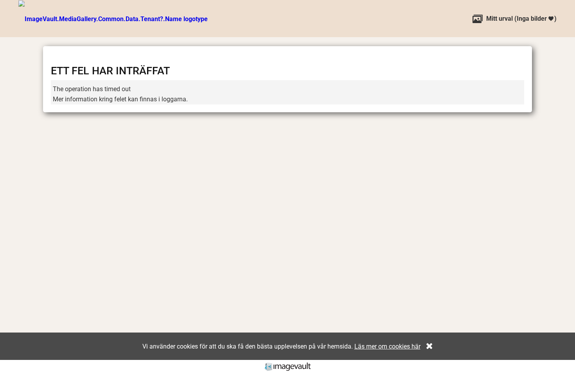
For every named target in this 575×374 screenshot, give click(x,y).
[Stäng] (427, 346)
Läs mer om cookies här (387, 346)
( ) (515, 18)
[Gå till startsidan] (113, 18)
